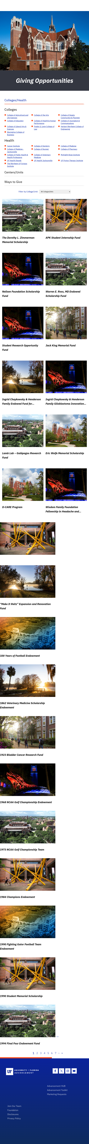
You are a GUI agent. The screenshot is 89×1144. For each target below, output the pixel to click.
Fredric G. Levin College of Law (44, 127)
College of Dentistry (42, 146)
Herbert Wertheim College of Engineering (72, 127)
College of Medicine (68, 146)
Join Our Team (14, 1106)
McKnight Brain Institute (70, 155)
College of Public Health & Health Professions (17, 156)
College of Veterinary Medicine (42, 156)
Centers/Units (13, 172)
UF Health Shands (14, 160)
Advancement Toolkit (57, 1090)
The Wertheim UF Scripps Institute (17, 165)
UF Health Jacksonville (43, 160)
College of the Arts (41, 115)
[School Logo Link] (24, 1072)
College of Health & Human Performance (45, 122)
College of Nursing (41, 149)
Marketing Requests (56, 1094)
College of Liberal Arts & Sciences (16, 127)
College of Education (15, 121)
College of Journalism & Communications (70, 122)
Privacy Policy (14, 1118)
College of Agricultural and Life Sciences (17, 116)
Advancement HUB (56, 1085)
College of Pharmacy (69, 149)
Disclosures (13, 1114)
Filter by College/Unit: (28, 191)
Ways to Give (13, 182)
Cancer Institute (13, 146)
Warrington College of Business (15, 133)
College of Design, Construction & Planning (70, 116)
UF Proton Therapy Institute (72, 160)
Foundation (12, 1110)
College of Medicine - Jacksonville (15, 150)
